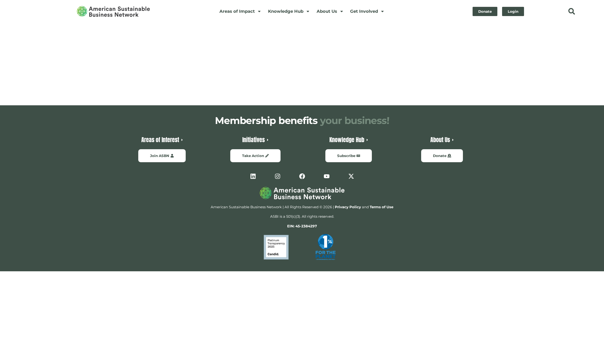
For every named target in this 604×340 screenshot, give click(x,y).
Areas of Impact (237, 11)
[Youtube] (326, 176)
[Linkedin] (253, 176)
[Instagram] (277, 176)
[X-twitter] (351, 176)
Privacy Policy (348, 207)
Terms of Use (381, 207)
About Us (327, 11)
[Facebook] (302, 176)
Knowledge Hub (285, 11)
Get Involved (364, 11)
